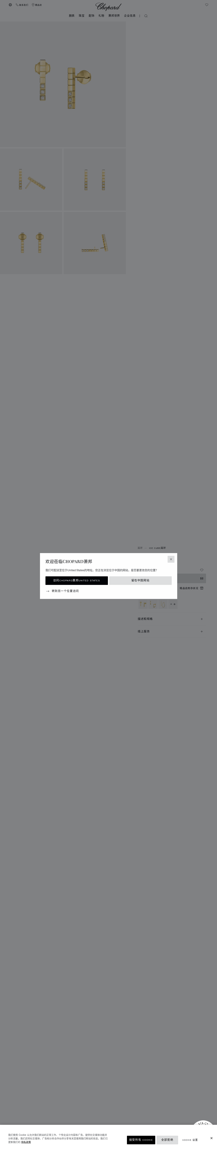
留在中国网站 (140, 580)
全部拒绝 (167, 1139)
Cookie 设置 (190, 1140)
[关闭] (211, 1138)
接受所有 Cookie (141, 1139)
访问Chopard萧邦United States (76, 580)
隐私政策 (26, 1142)
